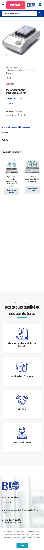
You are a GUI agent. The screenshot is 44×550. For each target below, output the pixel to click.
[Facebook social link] (12, 115)
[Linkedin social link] (21, 115)
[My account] (40, 5)
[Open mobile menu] (3, 5)
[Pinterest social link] (18, 115)
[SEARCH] (39, 13)
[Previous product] (7, 78)
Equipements (19, 67)
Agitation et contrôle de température (20, 70)
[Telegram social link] (24, 115)
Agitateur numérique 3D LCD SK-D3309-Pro (32, 179)
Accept (22, 545)
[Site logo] (31, 5)
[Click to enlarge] (6, 55)
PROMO (15, 5)
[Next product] (12, 78)
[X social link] (15, 115)
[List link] (22, 521)
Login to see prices (14, 98)
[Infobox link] (22, 338)
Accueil (9, 67)
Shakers (9, 73)
